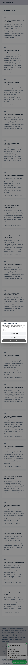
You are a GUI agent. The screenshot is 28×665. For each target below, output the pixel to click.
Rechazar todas (14, 333)
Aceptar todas (14, 341)
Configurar (14, 337)
